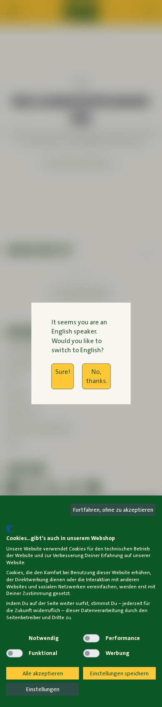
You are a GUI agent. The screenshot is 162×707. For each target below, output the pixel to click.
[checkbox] (14, 638)
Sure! (62, 371)
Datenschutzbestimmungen (121, 520)
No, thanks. (96, 376)
